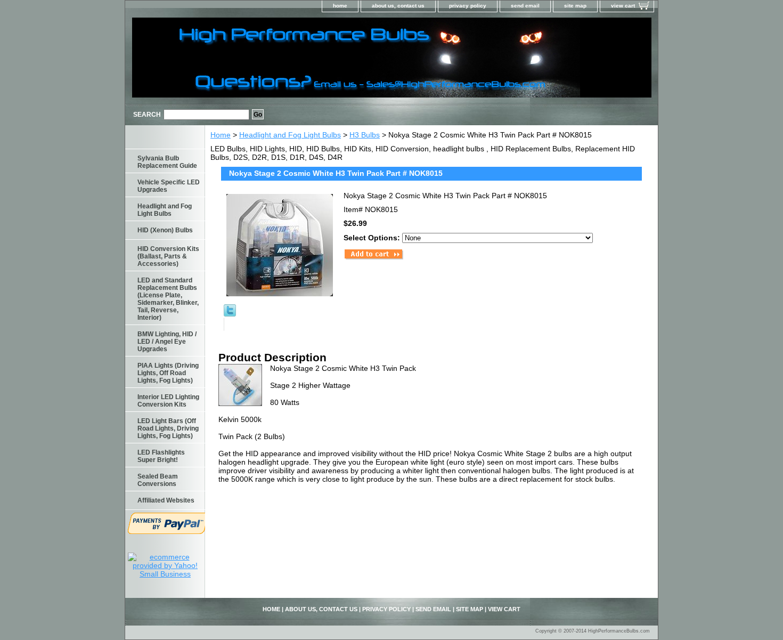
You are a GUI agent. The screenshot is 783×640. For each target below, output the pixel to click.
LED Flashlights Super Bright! (161, 456)
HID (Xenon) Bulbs (165, 230)
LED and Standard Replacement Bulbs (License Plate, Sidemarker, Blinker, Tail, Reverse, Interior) (168, 299)
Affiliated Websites (165, 500)
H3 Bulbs (364, 135)
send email (525, 6)
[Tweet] (230, 314)
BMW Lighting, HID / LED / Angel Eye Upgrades (167, 341)
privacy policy (467, 6)
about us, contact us (398, 6)
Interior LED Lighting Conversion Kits (168, 400)
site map (575, 6)
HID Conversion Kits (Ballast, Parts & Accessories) (168, 256)
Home (220, 135)
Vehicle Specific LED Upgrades (168, 186)
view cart (623, 6)
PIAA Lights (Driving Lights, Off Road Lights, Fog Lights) (168, 373)
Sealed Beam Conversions (157, 480)
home (340, 6)
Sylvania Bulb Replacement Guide (167, 162)
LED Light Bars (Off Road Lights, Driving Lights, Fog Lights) (168, 428)
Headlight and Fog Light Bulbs (290, 135)
